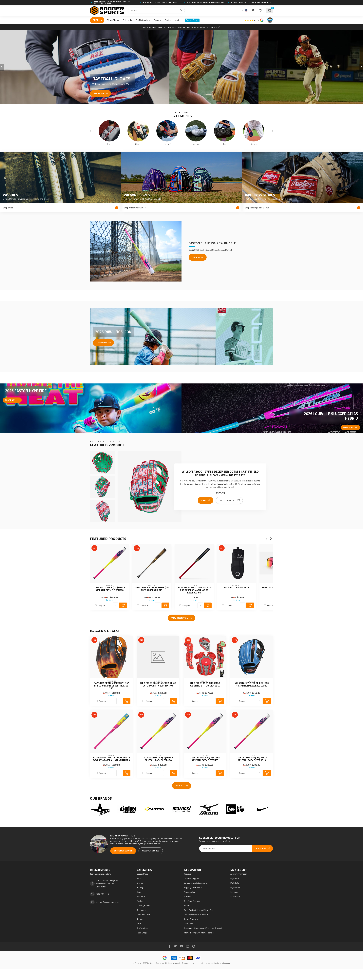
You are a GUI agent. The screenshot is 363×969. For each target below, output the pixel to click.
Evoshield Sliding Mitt (236, 587)
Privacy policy (189, 891)
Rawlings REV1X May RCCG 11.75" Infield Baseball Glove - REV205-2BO (111, 686)
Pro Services (142, 928)
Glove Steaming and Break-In (196, 914)
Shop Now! (197, 257)
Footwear (141, 896)
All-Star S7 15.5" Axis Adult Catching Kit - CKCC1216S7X (205, 684)
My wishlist (235, 887)
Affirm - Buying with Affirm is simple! (199, 932)
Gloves (140, 882)
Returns (187, 905)
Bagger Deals (192, 20)
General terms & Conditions (195, 882)
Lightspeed (196, 963)
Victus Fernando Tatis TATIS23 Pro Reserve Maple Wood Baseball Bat (194, 590)
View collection (179, 617)
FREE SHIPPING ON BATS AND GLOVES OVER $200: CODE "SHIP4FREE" (112, 2)
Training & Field (143, 905)
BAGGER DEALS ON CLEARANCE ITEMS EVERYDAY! (251, 2)
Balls (139, 923)
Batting (140, 887)
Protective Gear (143, 914)
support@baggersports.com (108, 902)
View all (180, 785)
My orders (234, 878)
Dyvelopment (225, 963)
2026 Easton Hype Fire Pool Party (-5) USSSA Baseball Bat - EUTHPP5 (111, 759)
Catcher (140, 900)
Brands (157, 20)
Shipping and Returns (193, 887)
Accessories (142, 910)
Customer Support (191, 878)
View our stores (150, 850)
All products (235, 896)
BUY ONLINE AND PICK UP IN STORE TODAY (160, 2)
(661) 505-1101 (103, 894)
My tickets (234, 882)
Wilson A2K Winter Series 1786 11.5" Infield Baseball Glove (252, 684)
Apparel (140, 919)
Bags (139, 891)
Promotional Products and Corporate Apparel (203, 928)
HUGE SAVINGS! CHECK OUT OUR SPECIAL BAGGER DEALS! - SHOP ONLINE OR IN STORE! (180, 27)
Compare (101, 605)
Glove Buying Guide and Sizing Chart (199, 910)
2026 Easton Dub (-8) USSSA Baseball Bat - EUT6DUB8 (158, 759)
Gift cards (127, 20)
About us (187, 873)
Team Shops (113, 20)
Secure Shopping (191, 919)
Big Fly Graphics (143, 20)
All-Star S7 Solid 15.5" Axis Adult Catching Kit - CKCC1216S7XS (158, 684)
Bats (139, 878)
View (203, 500)
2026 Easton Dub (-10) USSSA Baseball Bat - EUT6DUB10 (109, 588)
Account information (238, 873)
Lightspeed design (209, 963)
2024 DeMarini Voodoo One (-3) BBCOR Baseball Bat (152, 588)
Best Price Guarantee (193, 900)
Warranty (187, 896)
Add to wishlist (228, 500)
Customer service (173, 20)
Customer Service (123, 850)
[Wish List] (260, 10)
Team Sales (188, 923)
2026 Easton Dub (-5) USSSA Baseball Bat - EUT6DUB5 (205, 759)
